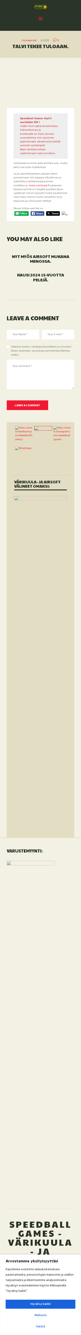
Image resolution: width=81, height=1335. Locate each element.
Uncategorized (29, 41)
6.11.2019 (45, 41)
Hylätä (40, 1326)
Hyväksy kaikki (40, 1304)
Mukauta (40, 1315)
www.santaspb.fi (39, 185)
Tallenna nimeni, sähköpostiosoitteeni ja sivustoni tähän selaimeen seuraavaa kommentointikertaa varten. (41, 351)
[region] (40, 1295)
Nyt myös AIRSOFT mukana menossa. (40, 259)
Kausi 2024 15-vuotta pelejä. (40, 277)
